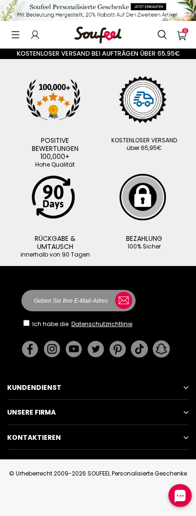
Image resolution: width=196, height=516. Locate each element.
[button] (15, 35)
